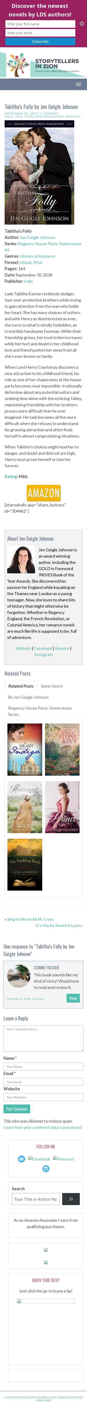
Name (10, 1058)
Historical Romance (37, 256)
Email (9, 1073)
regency (73, 116)
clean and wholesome (44, 116)
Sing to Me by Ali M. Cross (30, 919)
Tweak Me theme (68, 1397)
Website (23, 648)
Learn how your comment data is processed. (43, 1127)
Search (18, 1188)
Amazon (62, 648)
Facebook (43, 648)
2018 (19, 116)
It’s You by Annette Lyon (57, 925)
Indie (28, 281)
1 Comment (50, 113)
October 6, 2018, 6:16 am (25, 998)
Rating (11, 476)
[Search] (71, 1199)
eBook (26, 262)
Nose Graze (43, 1400)
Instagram (43, 654)
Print (37, 262)
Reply (73, 998)
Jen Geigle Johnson (37, 237)
